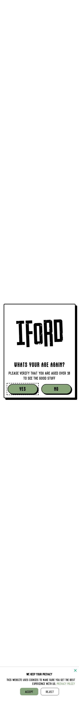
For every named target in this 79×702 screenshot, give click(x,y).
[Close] (75, 670)
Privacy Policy (66, 683)
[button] (23, 389)
